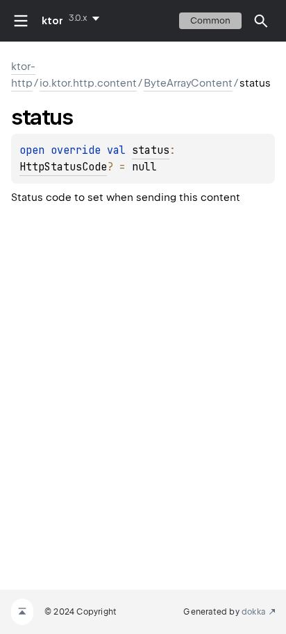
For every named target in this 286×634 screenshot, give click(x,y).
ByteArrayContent (188, 83)
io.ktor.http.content (88, 83)
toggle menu (21, 20)
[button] (261, 21)
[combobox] (86, 18)
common (210, 20)
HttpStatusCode (63, 167)
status (150, 150)
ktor (52, 21)
